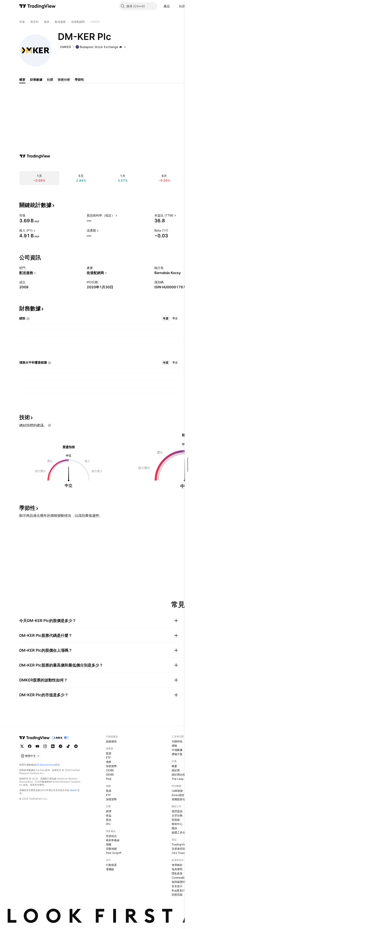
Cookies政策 (179, 877)
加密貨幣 (111, 766)
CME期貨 (177, 790)
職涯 (174, 828)
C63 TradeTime (181, 853)
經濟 (108, 811)
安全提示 (177, 886)
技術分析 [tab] (64, 79)
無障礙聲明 (178, 881)
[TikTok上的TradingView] (68, 746)
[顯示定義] (28, 215)
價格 (174, 745)
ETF (108, 757)
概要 (174, 766)
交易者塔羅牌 (180, 848)
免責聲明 (177, 869)
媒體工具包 (178, 832)
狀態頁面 (177, 894)
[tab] (165, 318)
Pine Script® (113, 853)
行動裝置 (111, 864)
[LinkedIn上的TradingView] (53, 746)
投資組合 (111, 836)
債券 (108, 761)
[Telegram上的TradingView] (60, 746)
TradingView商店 (182, 844)
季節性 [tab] (79, 79)
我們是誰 (177, 811)
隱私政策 (177, 873)
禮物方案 (177, 754)
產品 (167, 6)
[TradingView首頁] (37, 6)
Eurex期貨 (178, 795)
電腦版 (110, 869)
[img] (120, 47)
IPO (108, 824)
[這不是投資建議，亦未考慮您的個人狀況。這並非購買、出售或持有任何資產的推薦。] (49, 425)
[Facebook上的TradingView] (29, 746)
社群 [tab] (50, 79)
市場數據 (177, 749)
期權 (108, 844)
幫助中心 (177, 824)
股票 (108, 753)
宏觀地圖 (111, 848)
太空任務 (177, 815)
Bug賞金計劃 (180, 890)
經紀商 (176, 770)
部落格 (176, 819)
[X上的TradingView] (22, 746)
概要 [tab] (22, 79)
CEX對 (110, 770)
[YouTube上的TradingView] (37, 746)
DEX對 (110, 774)
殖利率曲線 (112, 840)
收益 (108, 815)
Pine (108, 778)
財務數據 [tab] (36, 79)
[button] (172, 6)
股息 (108, 819)
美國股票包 (178, 799)
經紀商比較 (178, 774)
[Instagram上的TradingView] (45, 746)
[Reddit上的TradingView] (76, 746)
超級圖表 (111, 741)
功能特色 (177, 741)
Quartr (73, 790)
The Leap (178, 778)
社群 (182, 6)
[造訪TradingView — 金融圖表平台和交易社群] (34, 156)
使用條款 (177, 864)
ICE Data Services (45, 764)
